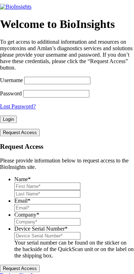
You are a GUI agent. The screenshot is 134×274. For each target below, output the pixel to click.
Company (26, 215)
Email (22, 201)
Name (22, 179)
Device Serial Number (41, 229)
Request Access (20, 132)
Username (11, 80)
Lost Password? (18, 106)
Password (11, 93)
